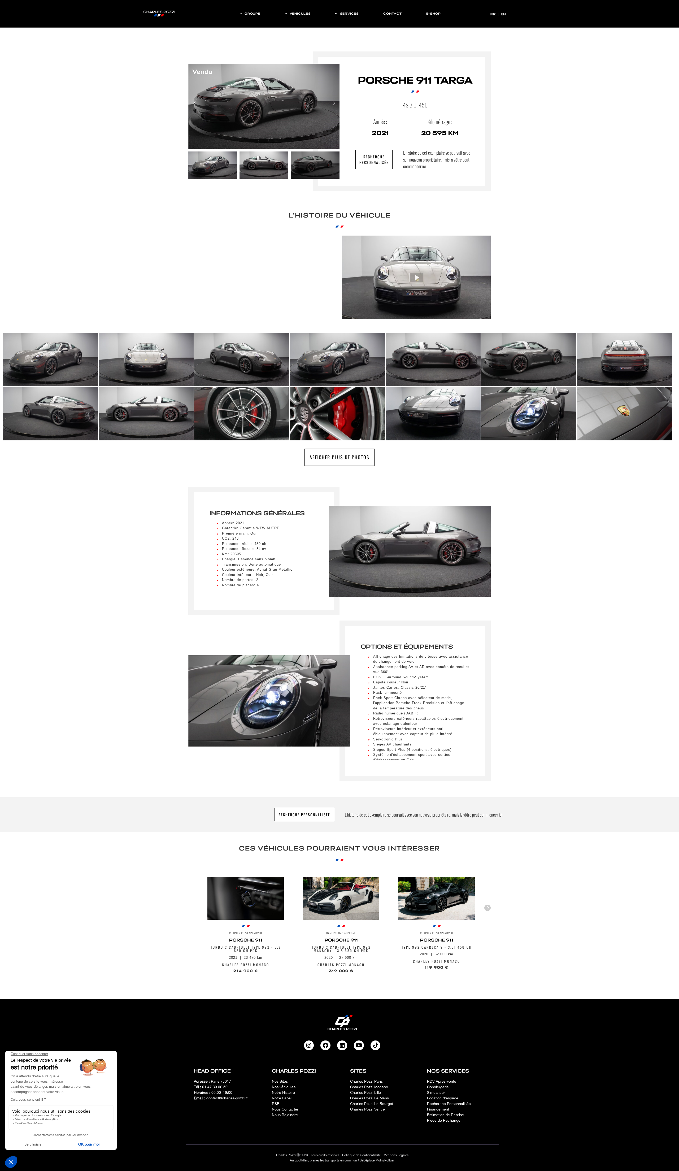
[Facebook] (325, 1045)
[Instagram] (309, 1045)
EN (503, 14)
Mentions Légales (396, 1155)
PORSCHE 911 (245, 940)
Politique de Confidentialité (361, 1155)
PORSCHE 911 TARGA (415, 80)
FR (493, 14)
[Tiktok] (376, 1045)
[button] (333, 103)
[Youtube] (359, 1045)
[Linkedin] (342, 1045)
